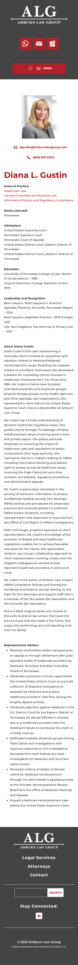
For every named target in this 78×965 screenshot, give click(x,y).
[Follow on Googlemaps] (53, 44)
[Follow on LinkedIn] (39, 916)
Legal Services (39, 857)
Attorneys (39, 866)
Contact (39, 875)
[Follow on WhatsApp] (25, 44)
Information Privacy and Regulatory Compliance (39, 200)
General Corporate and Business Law (30, 195)
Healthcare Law (15, 191)
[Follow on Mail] (39, 44)
